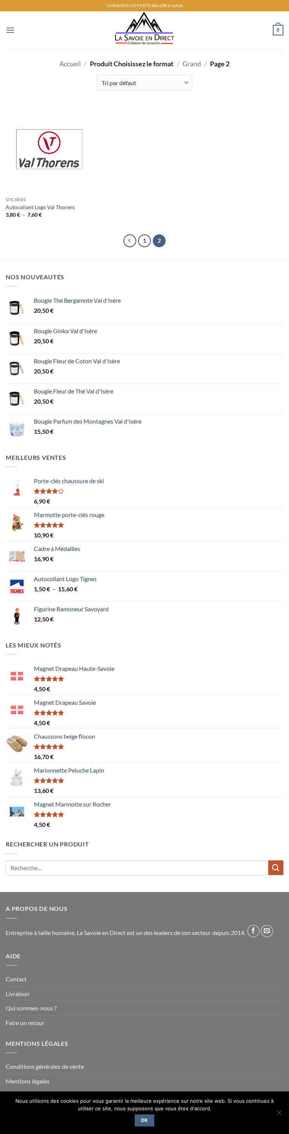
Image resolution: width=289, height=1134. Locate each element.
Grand (192, 64)
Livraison (17, 993)
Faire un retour (25, 1022)
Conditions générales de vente (45, 1066)
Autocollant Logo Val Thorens (40, 207)
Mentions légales (28, 1081)
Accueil (70, 64)
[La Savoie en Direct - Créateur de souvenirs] (144, 30)
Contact (16, 978)
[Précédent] (129, 240)
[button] (10, 30)
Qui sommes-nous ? (31, 1008)
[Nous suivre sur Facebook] (253, 931)
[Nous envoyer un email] (267, 931)
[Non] (278, 1115)
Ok (144, 1120)
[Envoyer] (275, 867)
